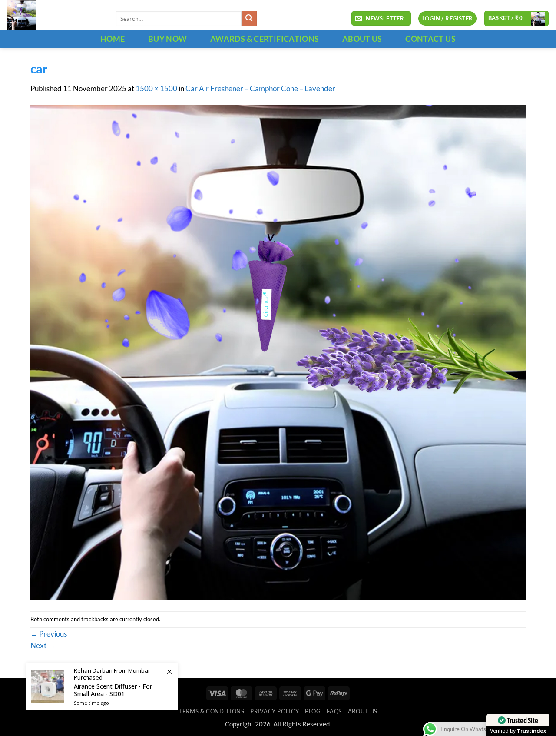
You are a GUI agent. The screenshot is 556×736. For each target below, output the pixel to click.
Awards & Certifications (264, 38)
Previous (48, 634)
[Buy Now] (102, 686)
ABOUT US (362, 38)
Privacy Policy (274, 711)
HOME (112, 38)
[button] (380, 18)
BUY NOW (167, 38)
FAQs (334, 711)
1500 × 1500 (156, 88)
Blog (313, 711)
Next (42, 645)
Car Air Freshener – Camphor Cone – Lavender (260, 88)
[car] (278, 352)
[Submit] (249, 18)
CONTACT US (430, 38)
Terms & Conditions (211, 711)
